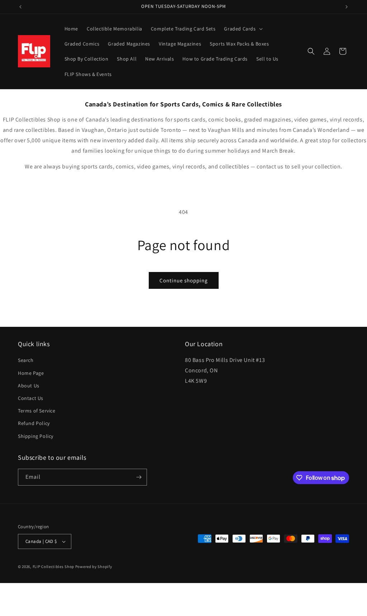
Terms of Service (37, 410)
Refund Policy (34, 423)
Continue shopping (183, 280)
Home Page (31, 373)
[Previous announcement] (20, 7)
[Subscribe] (139, 477)
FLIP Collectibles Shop (53, 566)
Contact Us (30, 398)
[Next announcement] (346, 7)
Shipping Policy (35, 436)
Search (26, 360)
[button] (242, 28)
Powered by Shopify (93, 566)
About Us (28, 385)
